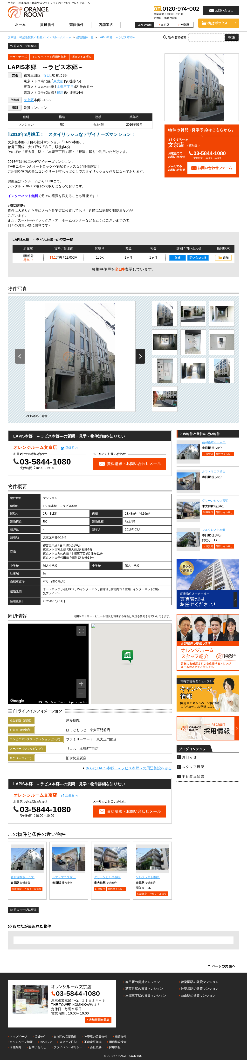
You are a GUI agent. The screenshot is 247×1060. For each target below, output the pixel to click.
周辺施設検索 (117, 1042)
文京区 (29, 100)
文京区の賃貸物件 (65, 1036)
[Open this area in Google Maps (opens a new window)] (17, 701)
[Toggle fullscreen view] (81, 631)
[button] (127, 657)
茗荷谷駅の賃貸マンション (144, 988)
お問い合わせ (37, 1047)
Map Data (50, 702)
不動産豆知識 (193, 777)
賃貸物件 (40, 1036)
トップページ (18, 1036)
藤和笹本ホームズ (22, 877)
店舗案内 (194, 145)
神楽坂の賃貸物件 (95, 1036)
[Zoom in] (81, 683)
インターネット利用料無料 (49, 57)
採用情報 (115, 1047)
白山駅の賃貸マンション (198, 995)
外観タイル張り (81, 57)
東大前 (58, 81)
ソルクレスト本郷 (148, 877)
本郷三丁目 (65, 87)
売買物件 (120, 1036)
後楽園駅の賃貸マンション (200, 982)
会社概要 (96, 1047)
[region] (48, 664)
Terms (62, 702)
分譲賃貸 (16, 889)
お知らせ (189, 757)
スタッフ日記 (193, 767)
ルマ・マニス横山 (64, 877)
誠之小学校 (50, 565)
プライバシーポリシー (68, 1047)
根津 (60, 92)
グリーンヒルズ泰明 (107, 877)
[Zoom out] (81, 693)
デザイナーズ (18, 57)
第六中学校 (132, 565)
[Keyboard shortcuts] (40, 702)
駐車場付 (100, 889)
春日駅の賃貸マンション (142, 982)
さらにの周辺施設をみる (129, 768)
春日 (46, 75)
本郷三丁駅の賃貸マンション (145, 995)
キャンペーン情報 (21, 1042)
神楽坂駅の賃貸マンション (200, 988)
